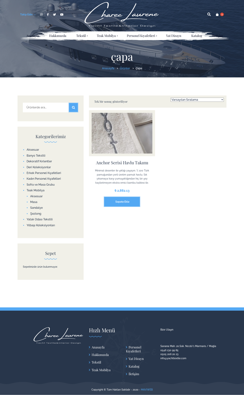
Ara (73, 107)
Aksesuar (33, 149)
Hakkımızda (100, 355)
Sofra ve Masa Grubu (41, 184)
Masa (33, 202)
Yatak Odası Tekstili (40, 219)
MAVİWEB (147, 389)
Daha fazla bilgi (122, 136)
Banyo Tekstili (36, 155)
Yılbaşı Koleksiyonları (41, 225)
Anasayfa (98, 347)
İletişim (134, 374)
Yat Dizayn (136, 359)
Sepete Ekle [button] (122, 201)
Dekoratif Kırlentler (39, 161)
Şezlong (35, 213)
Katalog (134, 366)
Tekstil (96, 362)
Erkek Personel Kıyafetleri (44, 173)
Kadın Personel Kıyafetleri (44, 178)
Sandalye (36, 207)
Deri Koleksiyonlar (39, 167)
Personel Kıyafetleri (133, 349)
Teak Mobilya (35, 190)
